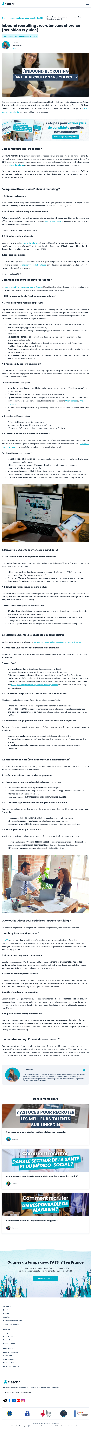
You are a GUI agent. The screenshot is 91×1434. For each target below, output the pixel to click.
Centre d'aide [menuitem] (8, 1359)
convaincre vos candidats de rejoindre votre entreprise (57, 642)
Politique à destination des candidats (67, 1426)
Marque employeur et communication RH (26, 18)
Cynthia (15, 1228)
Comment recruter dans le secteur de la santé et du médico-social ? (42, 1176)
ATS (6, 940)
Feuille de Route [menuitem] (9, 1363)
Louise (14, 1183)
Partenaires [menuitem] (7, 1340)
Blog (3, 18)
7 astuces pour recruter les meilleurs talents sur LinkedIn (36, 1132)
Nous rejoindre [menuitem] (8, 1336)
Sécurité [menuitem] (6, 1317)
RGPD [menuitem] (5, 1310)
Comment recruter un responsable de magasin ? (32, 1220)
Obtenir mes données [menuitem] (11, 1324)
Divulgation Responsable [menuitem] (12, 1320)
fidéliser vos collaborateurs (34, 265)
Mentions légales (22, 1426)
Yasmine (15, 42)
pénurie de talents (29, 243)
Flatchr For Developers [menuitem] (11, 1366)
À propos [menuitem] (6, 1333)
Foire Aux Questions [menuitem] (11, 1352)
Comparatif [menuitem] (7, 1355)
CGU (12, 1426)
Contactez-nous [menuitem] (9, 1343)
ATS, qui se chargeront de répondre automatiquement (34, 684)
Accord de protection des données (41, 1426)
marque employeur (53, 221)
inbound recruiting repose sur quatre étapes (22, 287)
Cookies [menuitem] (6, 1313)
